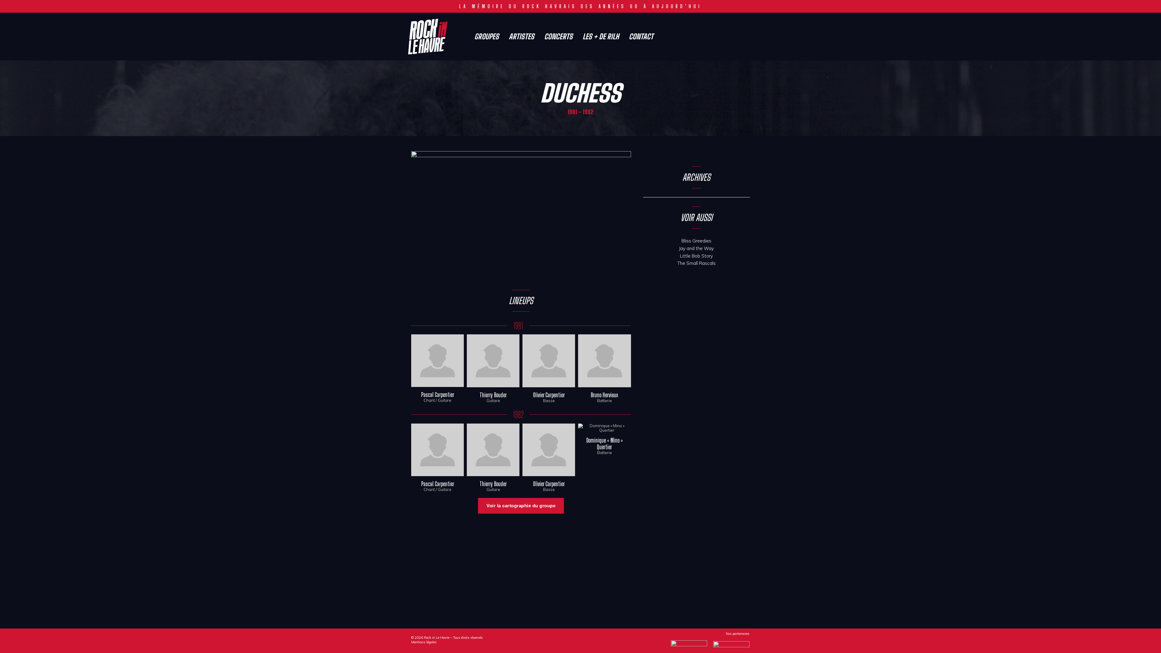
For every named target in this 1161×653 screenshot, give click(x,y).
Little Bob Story (696, 256)
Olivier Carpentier (549, 394)
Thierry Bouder (493, 394)
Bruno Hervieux (604, 394)
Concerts (558, 37)
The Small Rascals (696, 263)
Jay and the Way (696, 248)
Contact (641, 37)
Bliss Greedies (696, 241)
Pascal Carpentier (437, 394)
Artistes (521, 37)
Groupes (486, 37)
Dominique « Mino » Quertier (604, 443)
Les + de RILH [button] (601, 37)
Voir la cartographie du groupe (520, 505)
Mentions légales (424, 642)
